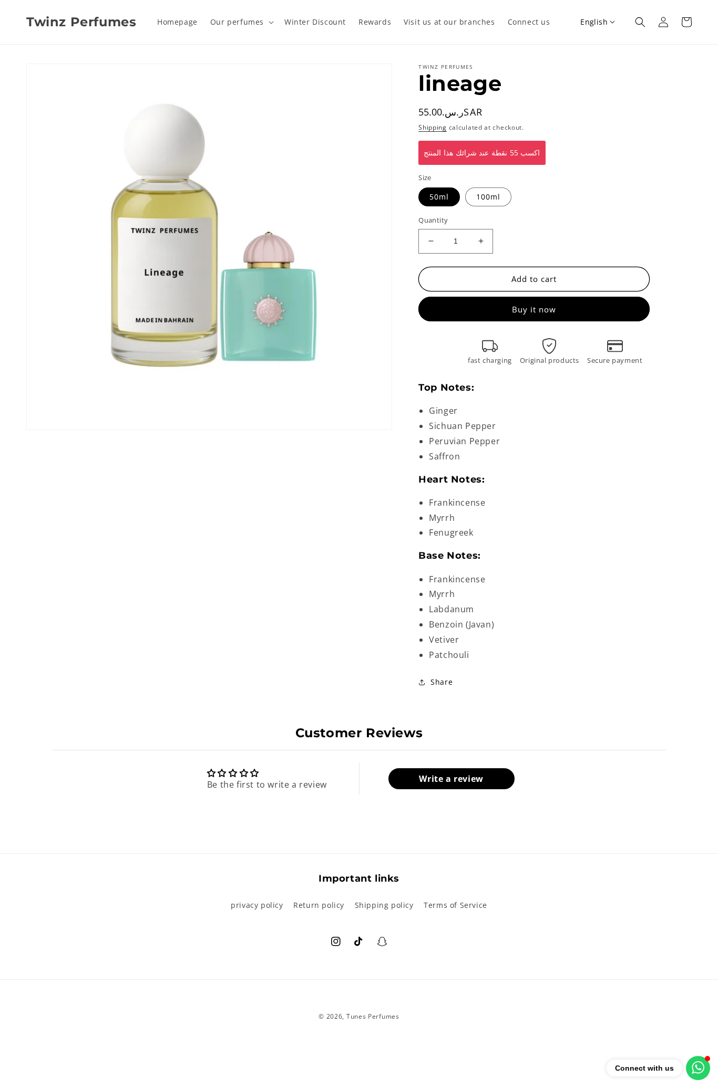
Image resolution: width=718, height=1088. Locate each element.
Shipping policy (384, 905)
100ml (488, 197)
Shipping (432, 127)
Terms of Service (455, 905)
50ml (439, 197)
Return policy (318, 905)
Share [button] (441, 682)
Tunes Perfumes (372, 1016)
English (594, 22)
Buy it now (534, 309)
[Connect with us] (698, 1068)
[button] (241, 22)
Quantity (433, 220)
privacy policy (257, 905)
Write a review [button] (451, 778)
